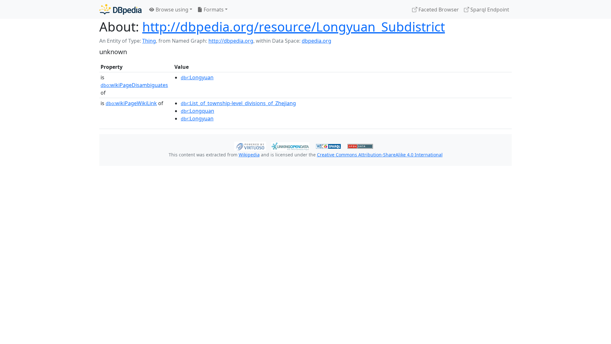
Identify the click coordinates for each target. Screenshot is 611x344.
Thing (149, 40)
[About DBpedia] (120, 9)
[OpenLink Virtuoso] (250, 145)
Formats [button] (213, 9)
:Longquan (197, 110)
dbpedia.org (316, 40)
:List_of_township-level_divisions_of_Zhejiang (238, 103)
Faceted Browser (438, 9)
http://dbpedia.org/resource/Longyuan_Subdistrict (293, 26)
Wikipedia (249, 155)
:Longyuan (197, 77)
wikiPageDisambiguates (134, 85)
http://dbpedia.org (230, 40)
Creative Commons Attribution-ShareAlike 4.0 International (380, 155)
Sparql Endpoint (489, 9)
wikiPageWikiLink (131, 103)
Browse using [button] (171, 9)
